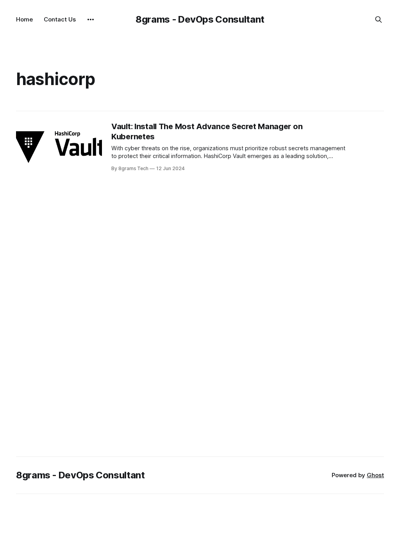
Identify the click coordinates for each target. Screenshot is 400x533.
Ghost (375, 475)
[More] (90, 19)
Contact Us (60, 19)
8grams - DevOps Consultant (200, 19)
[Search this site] (378, 19)
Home (24, 19)
